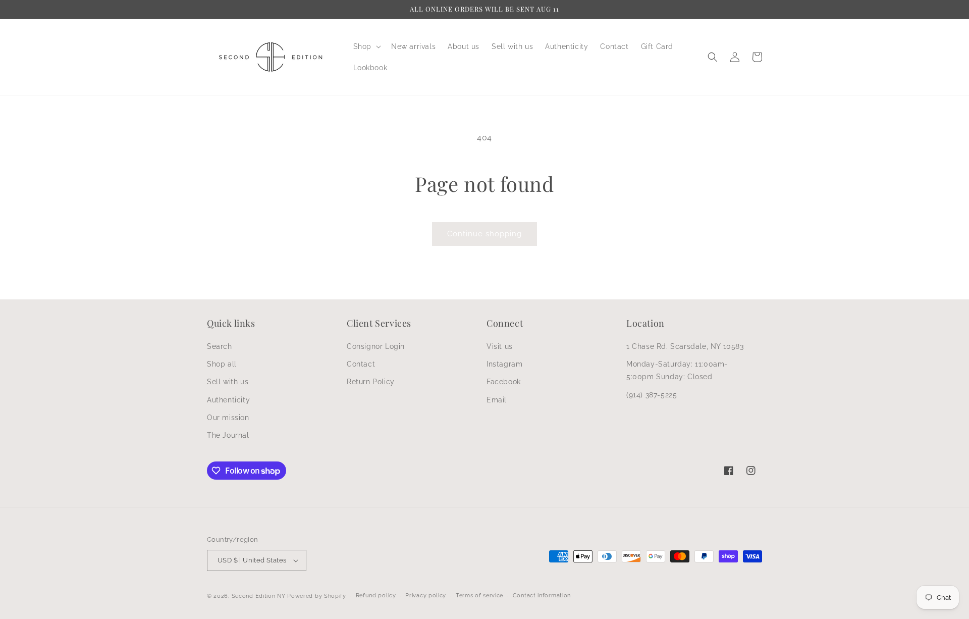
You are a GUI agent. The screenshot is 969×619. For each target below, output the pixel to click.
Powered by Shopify (316, 596)
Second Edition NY (259, 596)
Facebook (504, 382)
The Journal (228, 435)
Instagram (504, 364)
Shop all (222, 364)
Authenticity (228, 400)
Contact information (542, 595)
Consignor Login (376, 346)
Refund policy (376, 595)
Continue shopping (484, 233)
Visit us (500, 346)
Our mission (228, 418)
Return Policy (371, 382)
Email (497, 400)
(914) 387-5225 (651, 395)
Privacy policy (425, 595)
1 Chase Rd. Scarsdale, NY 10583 (685, 346)
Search (219, 346)
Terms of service (479, 595)
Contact (361, 364)
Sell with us (227, 382)
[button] (366, 46)
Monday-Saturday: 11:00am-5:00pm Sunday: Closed (677, 370)
